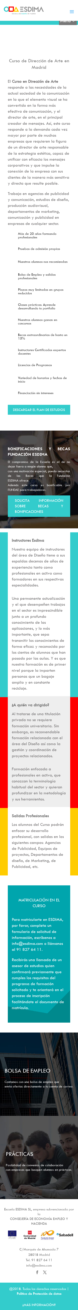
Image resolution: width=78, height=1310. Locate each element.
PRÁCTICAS (19, 1153)
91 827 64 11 (41, 1260)
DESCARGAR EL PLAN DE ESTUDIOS (39, 410)
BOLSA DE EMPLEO (27, 1070)
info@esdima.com (39, 1265)
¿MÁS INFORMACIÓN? (39, 1305)
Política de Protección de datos (39, 1294)
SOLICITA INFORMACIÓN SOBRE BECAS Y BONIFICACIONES (39, 506)
